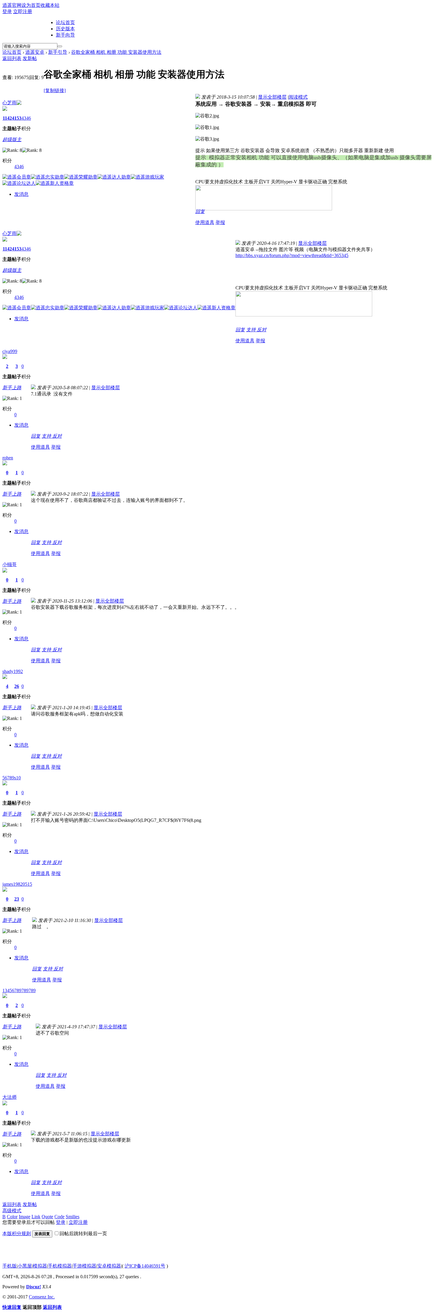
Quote (47, 1216)
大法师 (9, 1097)
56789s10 (11, 777)
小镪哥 (9, 564)
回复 (200, 211)
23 (16, 898)
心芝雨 (9, 102)
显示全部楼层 (272, 97)
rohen (7, 457)
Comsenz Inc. (42, 1296)
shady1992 (12, 671)
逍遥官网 (11, 5)
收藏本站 (49, 5)
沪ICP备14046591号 (145, 1265)
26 (16, 686)
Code (59, 1216)
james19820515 (17, 884)
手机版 (9, 1265)
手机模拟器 (60, 1265)
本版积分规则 (16, 1233)
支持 (251, 329)
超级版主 (11, 139)
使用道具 (204, 222)
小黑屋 (25, 1265)
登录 (7, 11)
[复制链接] (55, 90)
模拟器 (40, 1265)
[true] (59, 46)
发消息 (21, 194)
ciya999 (9, 351)
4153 (16, 118)
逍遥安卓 (34, 52)
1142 (7, 118)
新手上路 (11, 387)
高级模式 (11, 1210)
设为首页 (30, 5)
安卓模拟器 (109, 1265)
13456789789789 (19, 990)
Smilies (72, 1216)
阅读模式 (298, 97)
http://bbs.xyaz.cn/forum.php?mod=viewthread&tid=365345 (291, 255)
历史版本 (65, 28)
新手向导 (65, 34)
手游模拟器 (84, 1265)
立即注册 (22, 11)
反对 (261, 329)
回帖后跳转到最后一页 (83, 1233)
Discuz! (33, 1286)
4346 (26, 118)
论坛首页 (65, 22)
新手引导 (57, 52)
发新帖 (30, 58)
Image (24, 1216)
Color (12, 1216)
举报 (220, 222)
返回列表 (11, 58)
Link (36, 1216)
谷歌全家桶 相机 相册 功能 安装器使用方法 (116, 52)
